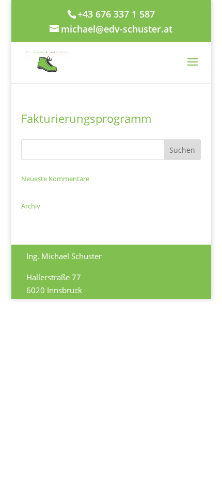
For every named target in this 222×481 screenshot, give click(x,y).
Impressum (46, 342)
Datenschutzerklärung (114, 342)
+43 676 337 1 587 (116, 14)
